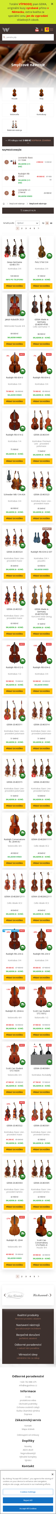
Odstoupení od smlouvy (28, 1435)
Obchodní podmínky (28, 1403)
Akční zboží (28, 1449)
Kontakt (28, 1425)
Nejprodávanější (28, 1453)
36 (47, 223)
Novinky (28, 1446)
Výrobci (28, 1460)
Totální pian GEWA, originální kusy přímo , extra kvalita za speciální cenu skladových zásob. (28, 11)
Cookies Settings (28, 1492)
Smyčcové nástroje (17, 204)
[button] (5, 1295)
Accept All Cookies (28, 1508)
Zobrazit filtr (29, 210)
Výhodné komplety (28, 1456)
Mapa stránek (28, 1429)
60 (51, 223)
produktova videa (28, 1400)
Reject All (28, 1500)
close (52, 4)
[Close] (52, 1474)
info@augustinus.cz (28, 1385)
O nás (28, 1396)
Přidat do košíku (14, 286)
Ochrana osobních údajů (28, 1407)
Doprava (28, 1414)
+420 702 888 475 (28, 1382)
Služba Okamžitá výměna (28, 1410)
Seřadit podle (8, 223)
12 (43, 223)
